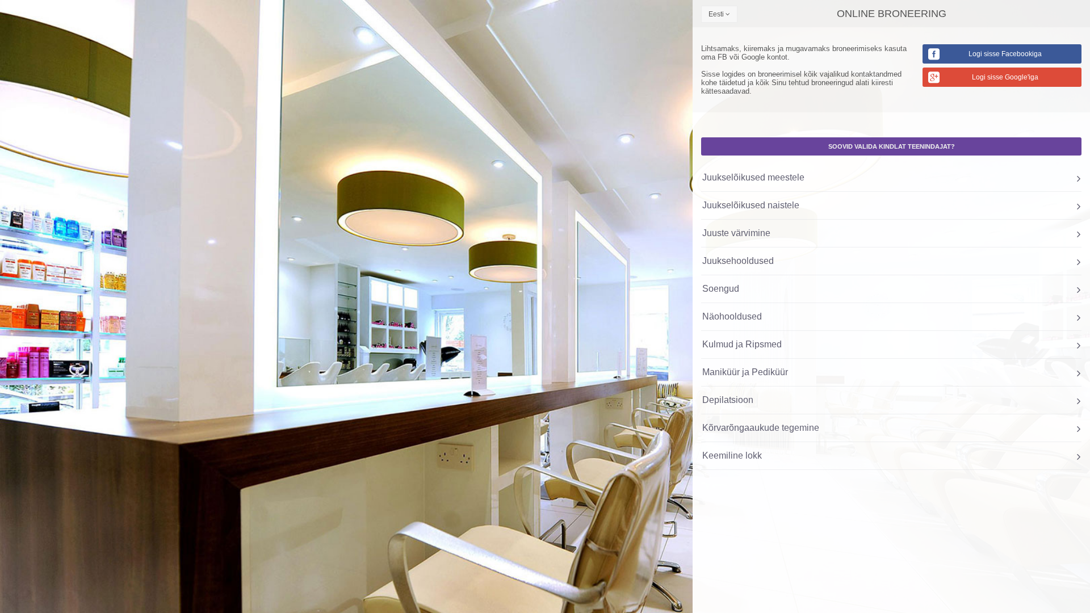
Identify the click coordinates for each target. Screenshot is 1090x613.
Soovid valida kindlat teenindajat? (891, 146)
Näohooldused (732, 316)
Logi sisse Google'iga (1005, 77)
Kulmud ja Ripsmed (742, 344)
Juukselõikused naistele (750, 205)
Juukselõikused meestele (753, 177)
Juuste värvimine (736, 233)
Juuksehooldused (738, 261)
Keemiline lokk (732, 455)
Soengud (720, 288)
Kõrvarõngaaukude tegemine (760, 428)
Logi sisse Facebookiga (1005, 54)
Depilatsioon (727, 400)
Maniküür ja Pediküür (745, 372)
